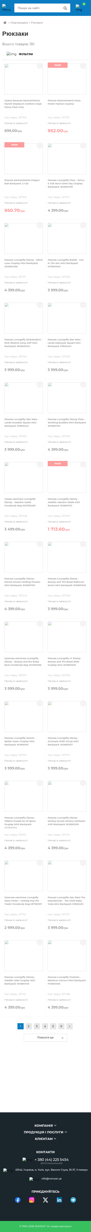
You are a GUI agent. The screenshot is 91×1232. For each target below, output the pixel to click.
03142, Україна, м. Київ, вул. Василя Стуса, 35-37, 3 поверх (51, 1169)
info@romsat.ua (52, 1178)
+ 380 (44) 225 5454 (52, 1160)
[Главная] (5, 23)
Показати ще (45, 1037)
